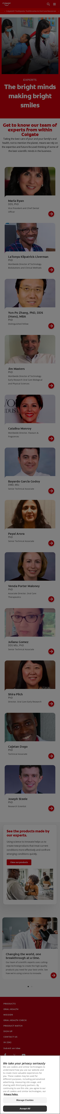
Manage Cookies (24, 1100)
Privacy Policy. (11, 1094)
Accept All (25, 1108)
